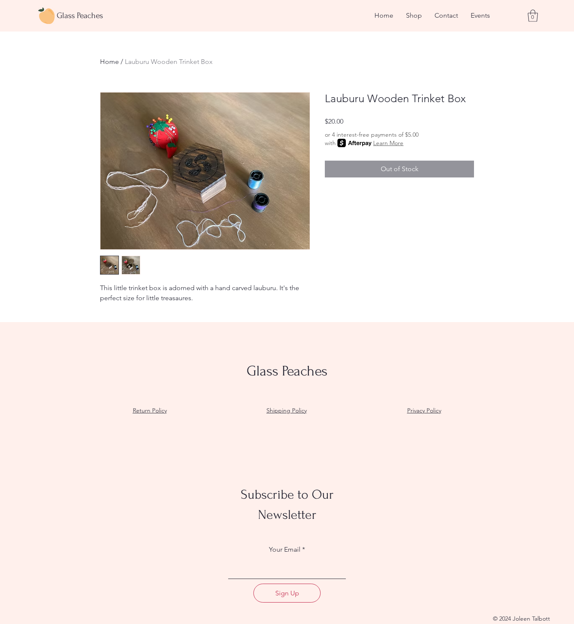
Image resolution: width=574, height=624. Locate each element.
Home (109, 62)
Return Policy (150, 410)
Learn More (388, 143)
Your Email (284, 549)
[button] (533, 16)
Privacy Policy (424, 410)
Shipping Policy (286, 410)
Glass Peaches (80, 15)
